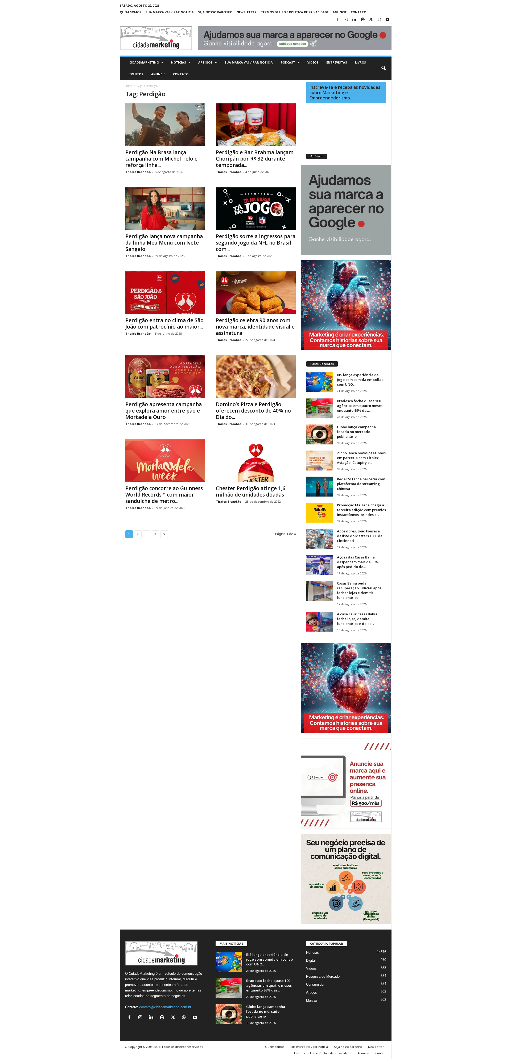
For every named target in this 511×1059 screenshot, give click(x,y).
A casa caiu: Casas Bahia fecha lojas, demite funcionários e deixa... (357, 619)
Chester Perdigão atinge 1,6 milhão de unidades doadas (250, 491)
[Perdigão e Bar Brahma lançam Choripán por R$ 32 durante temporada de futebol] (256, 124)
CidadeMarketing (144, 62)
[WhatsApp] (379, 20)
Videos (312, 62)
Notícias (178, 62)
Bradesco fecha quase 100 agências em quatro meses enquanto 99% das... (359, 405)
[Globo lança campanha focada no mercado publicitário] (319, 434)
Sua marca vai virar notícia (170, 12)
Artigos (205, 62)
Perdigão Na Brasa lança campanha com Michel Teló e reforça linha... (161, 159)
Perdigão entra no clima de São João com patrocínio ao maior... (164, 323)
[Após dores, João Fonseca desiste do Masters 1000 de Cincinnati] (319, 539)
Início (128, 86)
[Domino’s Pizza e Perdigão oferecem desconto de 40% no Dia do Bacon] (256, 376)
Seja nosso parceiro (215, 12)
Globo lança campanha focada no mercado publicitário (356, 432)
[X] (371, 20)
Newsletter (247, 12)
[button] (383, 68)
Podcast (288, 62)
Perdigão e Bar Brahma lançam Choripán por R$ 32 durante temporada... (255, 159)
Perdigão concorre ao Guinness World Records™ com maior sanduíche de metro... (164, 495)
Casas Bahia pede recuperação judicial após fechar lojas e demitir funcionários (359, 590)
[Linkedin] (354, 20)
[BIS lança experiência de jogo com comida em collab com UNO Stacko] (319, 382)
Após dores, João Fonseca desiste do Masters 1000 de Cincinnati (359, 536)
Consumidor (315, 984)
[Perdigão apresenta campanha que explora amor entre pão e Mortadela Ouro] (165, 376)
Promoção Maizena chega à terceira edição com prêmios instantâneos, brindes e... (361, 510)
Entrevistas (336, 62)
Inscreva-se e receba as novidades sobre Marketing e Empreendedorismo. (345, 92)
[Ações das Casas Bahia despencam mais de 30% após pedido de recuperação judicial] (319, 565)
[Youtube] (387, 20)
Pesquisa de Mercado (323, 976)
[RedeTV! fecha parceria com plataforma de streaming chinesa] (319, 487)
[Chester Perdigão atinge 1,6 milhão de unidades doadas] (256, 460)
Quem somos (130, 12)
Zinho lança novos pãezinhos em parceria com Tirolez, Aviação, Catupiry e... (361, 458)
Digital (311, 961)
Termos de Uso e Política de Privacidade (294, 12)
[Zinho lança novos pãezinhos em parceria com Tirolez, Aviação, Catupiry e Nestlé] (319, 460)
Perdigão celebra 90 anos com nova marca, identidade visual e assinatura (255, 327)
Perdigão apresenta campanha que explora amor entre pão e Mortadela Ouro (163, 411)
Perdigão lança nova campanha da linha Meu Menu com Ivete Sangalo (164, 243)
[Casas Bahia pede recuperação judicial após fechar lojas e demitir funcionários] (319, 591)
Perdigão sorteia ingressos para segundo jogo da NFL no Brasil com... (255, 243)
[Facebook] (338, 20)
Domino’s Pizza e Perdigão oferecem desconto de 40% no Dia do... (253, 411)
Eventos (136, 74)
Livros (360, 62)
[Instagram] (346, 20)
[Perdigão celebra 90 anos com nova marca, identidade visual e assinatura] (256, 292)
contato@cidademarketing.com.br (165, 1007)
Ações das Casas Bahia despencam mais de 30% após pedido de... (357, 562)
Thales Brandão (138, 172)
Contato (358, 12)
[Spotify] (363, 20)
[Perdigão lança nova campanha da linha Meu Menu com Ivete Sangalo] (165, 208)
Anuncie (340, 12)
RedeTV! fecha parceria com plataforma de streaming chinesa (361, 484)
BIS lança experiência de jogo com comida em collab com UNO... (360, 379)
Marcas (312, 1000)
